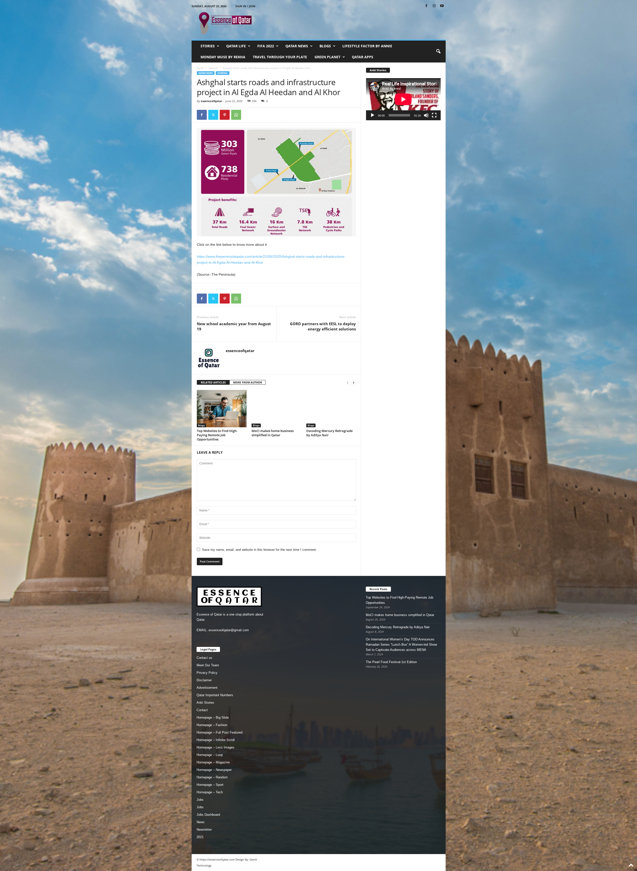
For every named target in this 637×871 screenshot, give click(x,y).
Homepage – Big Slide (213, 717)
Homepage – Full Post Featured (219, 732)
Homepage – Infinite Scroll (216, 740)
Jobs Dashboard (208, 814)
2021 (200, 837)
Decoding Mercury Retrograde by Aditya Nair (329, 433)
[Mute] (426, 115)
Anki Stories (205, 702)
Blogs (325, 46)
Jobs (200, 800)
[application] (403, 99)
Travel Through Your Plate (280, 57)
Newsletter (204, 829)
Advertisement (207, 687)
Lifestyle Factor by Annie (367, 46)
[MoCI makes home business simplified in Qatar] (276, 408)
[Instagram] (434, 6)
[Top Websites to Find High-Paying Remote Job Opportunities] (222, 408)
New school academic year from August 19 (234, 326)
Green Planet (327, 57)
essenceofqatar (211, 101)
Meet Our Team (208, 665)
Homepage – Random (212, 777)
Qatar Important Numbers (215, 695)
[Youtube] (442, 6)
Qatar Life (236, 46)
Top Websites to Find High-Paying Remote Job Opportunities (217, 435)
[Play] (372, 115)
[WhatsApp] (236, 115)
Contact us (204, 658)
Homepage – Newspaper (214, 770)
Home (200, 68)
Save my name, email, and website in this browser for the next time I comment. (259, 550)
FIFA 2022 (265, 46)
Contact (202, 710)
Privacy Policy (207, 673)
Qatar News (296, 46)
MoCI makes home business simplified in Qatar (273, 433)
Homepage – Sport (210, 785)
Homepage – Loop (210, 755)
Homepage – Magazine (213, 762)
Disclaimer (204, 680)
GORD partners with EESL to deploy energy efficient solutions (323, 326)
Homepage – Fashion (212, 725)
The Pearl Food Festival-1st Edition (391, 662)
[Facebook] (426, 6)
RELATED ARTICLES (213, 382)
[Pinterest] (225, 115)
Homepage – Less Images (215, 747)
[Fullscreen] (434, 115)
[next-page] (353, 382)
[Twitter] (213, 115)
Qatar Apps (362, 57)
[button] (438, 51)
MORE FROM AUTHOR (247, 382)
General (213, 68)
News (201, 822)
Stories (208, 46)
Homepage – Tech (210, 792)
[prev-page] (347, 382)
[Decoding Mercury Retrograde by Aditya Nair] (331, 408)
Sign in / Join (245, 6)
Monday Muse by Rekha (223, 57)
